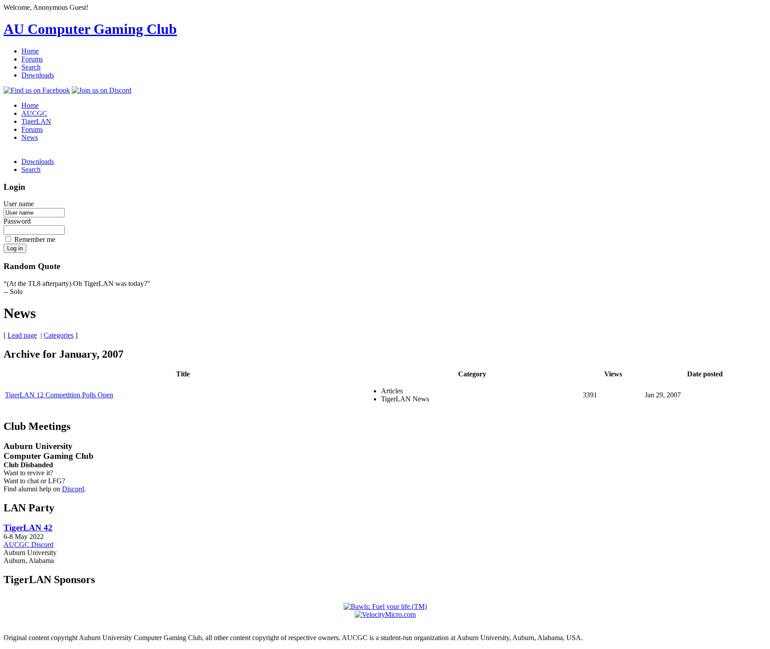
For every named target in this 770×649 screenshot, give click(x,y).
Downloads (37, 75)
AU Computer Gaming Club (90, 29)
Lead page (22, 335)
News (29, 137)
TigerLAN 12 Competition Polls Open (59, 395)
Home (30, 51)
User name (19, 204)
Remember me (34, 239)
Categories (59, 335)
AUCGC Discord (28, 544)
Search (31, 67)
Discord (73, 489)
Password (17, 221)
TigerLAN (36, 121)
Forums (32, 59)
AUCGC (34, 113)
